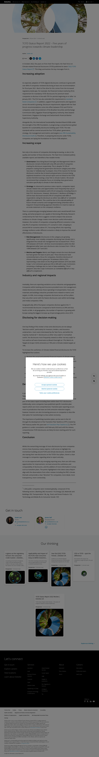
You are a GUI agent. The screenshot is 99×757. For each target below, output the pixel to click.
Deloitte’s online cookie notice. (53, 377)
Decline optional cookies (49, 389)
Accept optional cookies (49, 385)
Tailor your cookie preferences (49, 393)
